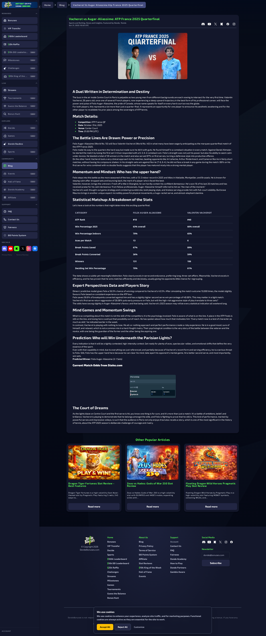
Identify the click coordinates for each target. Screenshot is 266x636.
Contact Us (175, 546)
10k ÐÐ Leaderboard (118, 563)
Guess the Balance (116, 593)
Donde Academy (178, 559)
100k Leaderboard (117, 559)
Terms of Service (22, 255)
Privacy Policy (7, 255)
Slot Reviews (145, 563)
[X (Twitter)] (22, 248)
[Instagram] (29, 248)
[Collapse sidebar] (39, 7)
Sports (110, 554)
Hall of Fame (145, 572)
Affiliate (143, 559)
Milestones (113, 580)
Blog (62, 5)
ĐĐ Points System (148, 554)
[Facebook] (35, 248)
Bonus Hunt (113, 598)
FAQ (172, 550)
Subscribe (216, 562)
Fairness (174, 554)
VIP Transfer (113, 546)
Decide (110, 550)
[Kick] (16, 248)
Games (110, 585)
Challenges (113, 572)
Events (142, 576)
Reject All (123, 627)
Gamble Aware (177, 572)
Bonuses (111, 541)
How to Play (176, 563)
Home (47, 5)
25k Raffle (113, 567)
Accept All (105, 627)
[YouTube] (10, 248)
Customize (139, 627)
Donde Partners (178, 567)
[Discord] (4, 248)
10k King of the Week (150, 567)
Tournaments (114, 589)
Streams (111, 576)
